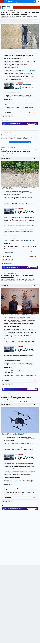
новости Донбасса (25, 96)
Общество (16, 208)
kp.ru (36, 112)
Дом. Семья (3, 132)
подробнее (22, 375)
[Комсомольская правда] (9, 1)
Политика (6, 10)
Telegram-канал (16, 95)
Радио (26, 4)
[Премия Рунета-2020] (16, 1)
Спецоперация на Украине (8, 263)
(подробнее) (6, 108)
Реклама (30, 4)
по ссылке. (33, 95)
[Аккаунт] (38, 1)
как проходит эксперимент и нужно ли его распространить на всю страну (24, 86)
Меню (2, 1)
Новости (2, 10)
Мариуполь (6, 627)
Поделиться (35, 21)
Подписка (36, 4)
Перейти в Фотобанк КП (19, 432)
